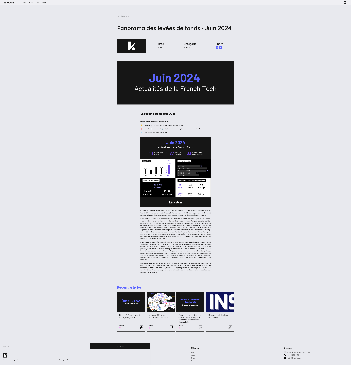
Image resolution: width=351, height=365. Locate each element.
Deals (193, 358)
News (193, 361)
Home (193, 352)
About (193, 355)
